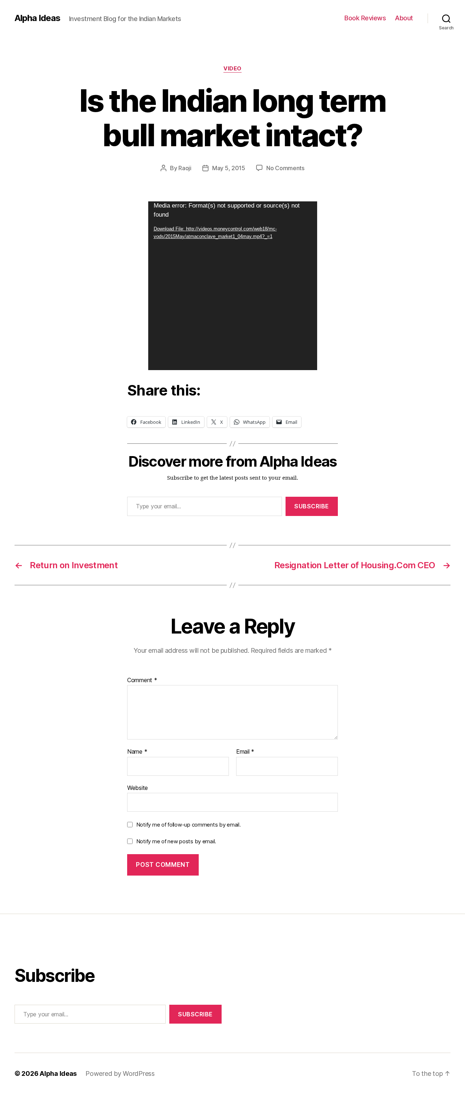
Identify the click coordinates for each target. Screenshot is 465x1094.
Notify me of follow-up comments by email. (188, 824)
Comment (142, 680)
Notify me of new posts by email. (176, 841)
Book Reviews (365, 18)
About (404, 18)
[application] (232, 285)
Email (245, 752)
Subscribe (311, 506)
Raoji (184, 168)
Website (137, 787)
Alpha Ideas (37, 18)
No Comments (285, 168)
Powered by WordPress (120, 1073)
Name (137, 752)
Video (232, 68)
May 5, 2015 (228, 168)
